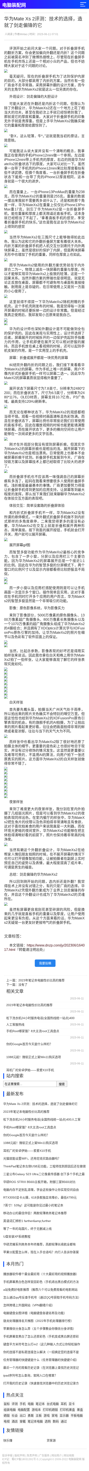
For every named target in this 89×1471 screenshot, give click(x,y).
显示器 (64, 1415)
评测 (15, 1404)
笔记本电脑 (35, 1421)
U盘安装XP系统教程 (16, 1236)
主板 (39, 1415)
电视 (7, 1421)
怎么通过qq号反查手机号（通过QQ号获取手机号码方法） (42, 1297)
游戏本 (36, 1409)
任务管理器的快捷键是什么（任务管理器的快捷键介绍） (41, 1360)
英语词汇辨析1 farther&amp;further (27, 1221)
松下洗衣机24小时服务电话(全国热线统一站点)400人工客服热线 (40, 1018)
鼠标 (7, 1404)
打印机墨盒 (67, 1409)
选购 (48, 1421)
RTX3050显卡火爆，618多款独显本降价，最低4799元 (40, 1197)
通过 (64, 1421)
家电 (55, 1415)
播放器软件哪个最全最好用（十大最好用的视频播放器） (41, 1274)
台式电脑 (53, 1404)
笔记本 (40, 1404)
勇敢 (31, 1415)
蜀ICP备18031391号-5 (25, 1459)
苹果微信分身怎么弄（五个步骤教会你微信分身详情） (39, 1328)
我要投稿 (45, 963)
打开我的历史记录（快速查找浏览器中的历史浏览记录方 (41, 1383)
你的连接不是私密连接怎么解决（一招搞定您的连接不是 (41, 1352)
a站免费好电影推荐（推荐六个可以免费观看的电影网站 (40, 1289)
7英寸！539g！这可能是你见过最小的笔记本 (33, 1205)
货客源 (51, 1440)
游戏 (47, 1415)
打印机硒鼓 (50, 1409)
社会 (15, 1415)
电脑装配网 (14, 5)
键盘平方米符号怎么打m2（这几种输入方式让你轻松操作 (41, 1344)
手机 (23, 1404)
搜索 (62, 1084)
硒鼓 (7, 1415)
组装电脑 (10, 1409)
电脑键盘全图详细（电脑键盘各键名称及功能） (35, 1313)
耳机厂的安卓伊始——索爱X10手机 (30, 1070)
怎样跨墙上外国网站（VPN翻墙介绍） (29, 1305)
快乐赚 (7, 1440)
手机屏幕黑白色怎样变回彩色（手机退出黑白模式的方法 (41, 1282)
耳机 (64, 1404)
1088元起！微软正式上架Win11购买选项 (33, 1057)
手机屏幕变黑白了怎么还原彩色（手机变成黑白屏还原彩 (41, 1336)
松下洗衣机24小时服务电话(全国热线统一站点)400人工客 (42, 1119)
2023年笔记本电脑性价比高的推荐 (41, 980)
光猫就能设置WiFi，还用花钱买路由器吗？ (32, 1158)
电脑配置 (24, 1409)
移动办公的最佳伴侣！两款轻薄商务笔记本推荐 (35, 1213)
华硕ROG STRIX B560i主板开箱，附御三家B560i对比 (39, 1182)
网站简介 (56, 1455)
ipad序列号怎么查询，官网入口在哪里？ (30, 1375)
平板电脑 (77, 1415)
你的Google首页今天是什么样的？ (29, 1044)
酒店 (15, 1421)
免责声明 (32, 1455)
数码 (56, 1421)
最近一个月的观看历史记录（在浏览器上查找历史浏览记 (41, 1367)
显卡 (72, 1404)
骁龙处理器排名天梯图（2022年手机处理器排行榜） (38, 1321)
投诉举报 (7, 1455)
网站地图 (69, 1455)
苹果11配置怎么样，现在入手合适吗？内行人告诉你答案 (41, 1252)
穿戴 (23, 1421)
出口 (23, 1415)
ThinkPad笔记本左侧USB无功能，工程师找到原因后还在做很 (44, 1166)
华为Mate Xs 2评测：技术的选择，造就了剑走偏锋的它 (40, 1104)
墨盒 (80, 1409)
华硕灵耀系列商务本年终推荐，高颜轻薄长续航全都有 (39, 1244)
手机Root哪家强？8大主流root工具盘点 (32, 1031)
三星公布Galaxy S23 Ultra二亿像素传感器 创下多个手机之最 (44, 1174)
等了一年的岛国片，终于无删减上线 (27, 1228)
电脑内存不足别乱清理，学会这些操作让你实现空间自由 (41, 1189)
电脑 (31, 1404)
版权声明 (19, 1455)
